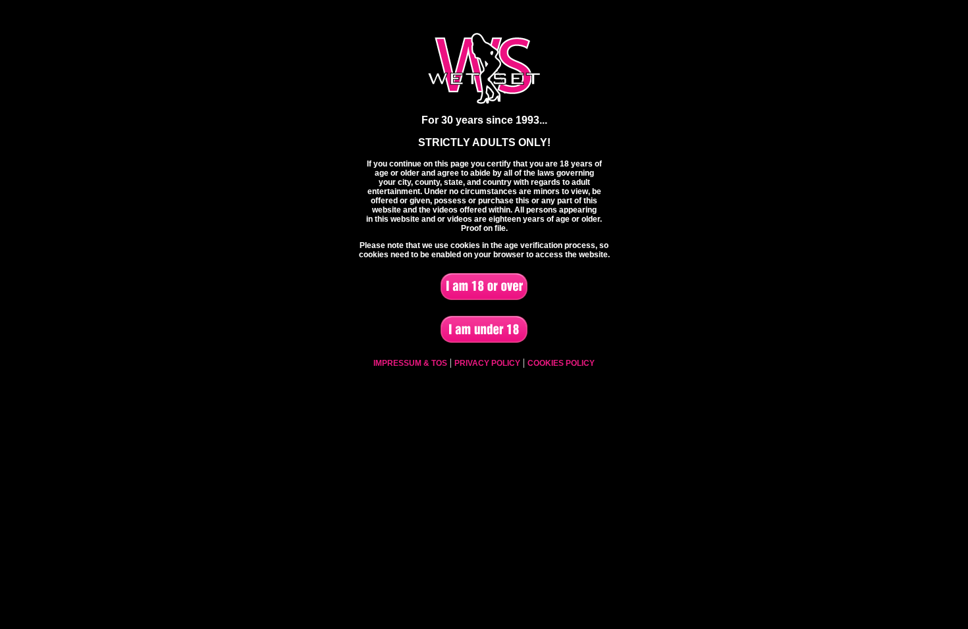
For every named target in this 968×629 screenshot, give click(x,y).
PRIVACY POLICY (487, 363)
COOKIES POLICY (561, 363)
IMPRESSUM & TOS (410, 363)
